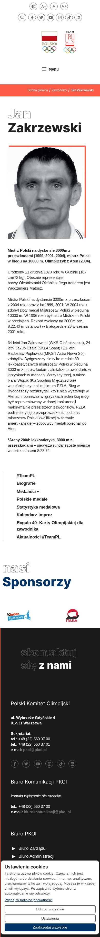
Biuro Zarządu (31, 848)
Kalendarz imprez (35, 514)
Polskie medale (32, 499)
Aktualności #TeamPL (39, 537)
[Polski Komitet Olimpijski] (58, 41)
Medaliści (26, 491)
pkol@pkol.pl (35, 749)
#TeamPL (26, 475)
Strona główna (38, 90)
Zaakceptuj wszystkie (50, 927)
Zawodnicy (59, 90)
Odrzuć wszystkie (50, 909)
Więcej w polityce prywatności (29, 900)
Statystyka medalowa (38, 507)
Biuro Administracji (36, 856)
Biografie (26, 483)
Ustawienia (50, 918)
